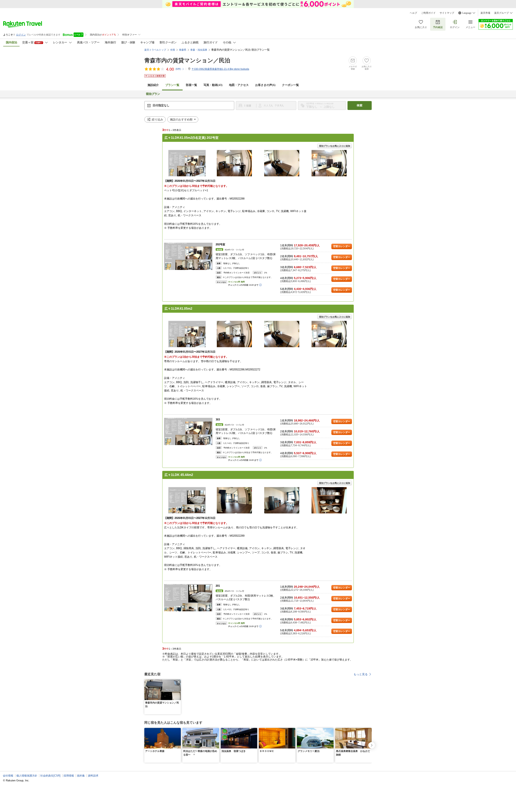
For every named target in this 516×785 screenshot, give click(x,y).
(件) (178, 69)
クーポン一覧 (290, 85)
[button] (178, 681)
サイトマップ (447, 12)
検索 (359, 105)
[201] (188, 597)
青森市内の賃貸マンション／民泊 (187, 60)
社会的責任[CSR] (50, 775)
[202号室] (188, 256)
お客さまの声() (265, 85)
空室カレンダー (341, 246)
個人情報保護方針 (26, 775)
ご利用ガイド (428, 12)
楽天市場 (485, 12)
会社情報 (8, 775)
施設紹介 (153, 85)
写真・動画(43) (213, 85)
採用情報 (68, 775)
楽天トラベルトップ (155, 49)
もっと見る (361, 674)
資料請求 (93, 775)
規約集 (81, 775)
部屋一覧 (191, 85)
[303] (188, 431)
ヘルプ (413, 12)
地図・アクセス (239, 85)
